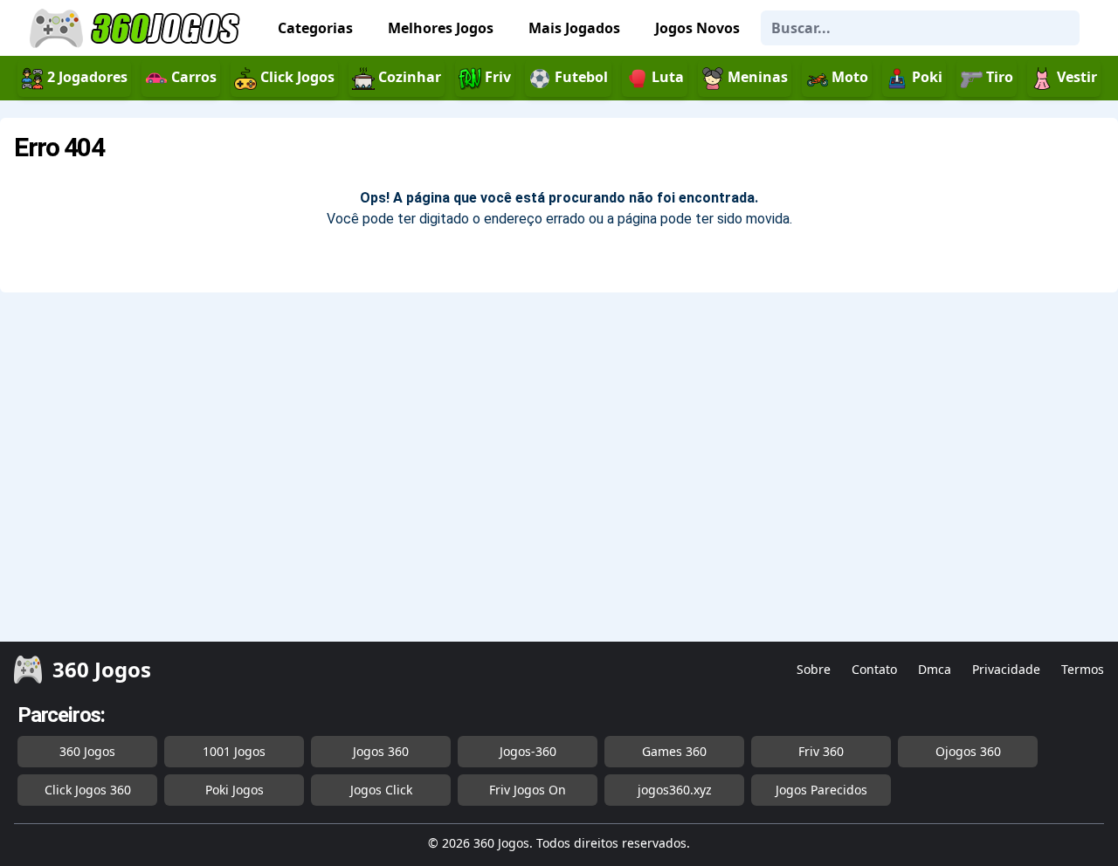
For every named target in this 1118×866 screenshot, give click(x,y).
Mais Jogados (574, 28)
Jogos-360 (528, 751)
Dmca (934, 669)
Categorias (315, 28)
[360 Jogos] (137, 28)
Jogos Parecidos (821, 789)
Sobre (814, 669)
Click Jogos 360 (88, 789)
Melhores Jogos (440, 28)
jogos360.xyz (675, 789)
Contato (874, 669)
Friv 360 (821, 751)
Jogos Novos (697, 28)
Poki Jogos (234, 789)
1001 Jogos (234, 751)
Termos (1082, 669)
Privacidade (1006, 669)
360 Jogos (87, 751)
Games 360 (674, 751)
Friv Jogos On (527, 789)
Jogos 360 (381, 751)
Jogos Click (381, 789)
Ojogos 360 (968, 751)
